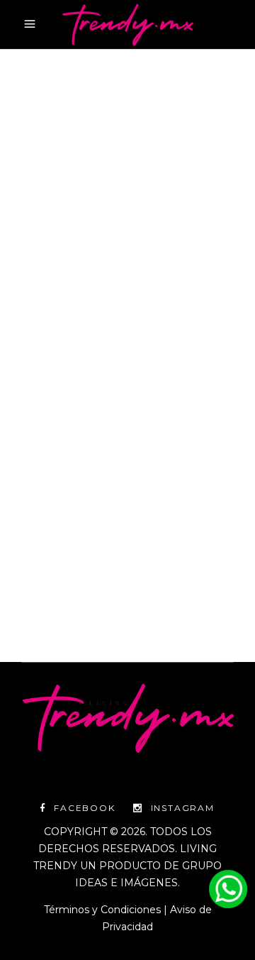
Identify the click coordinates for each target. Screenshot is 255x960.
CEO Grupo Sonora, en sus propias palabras (116, 342)
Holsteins (45, 272)
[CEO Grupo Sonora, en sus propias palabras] (127, 155)
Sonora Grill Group (106, 289)
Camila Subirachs (79, 558)
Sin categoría (164, 255)
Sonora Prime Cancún (158, 306)
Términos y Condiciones (102, 909)
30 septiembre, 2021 (67, 255)
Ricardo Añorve (119, 272)
